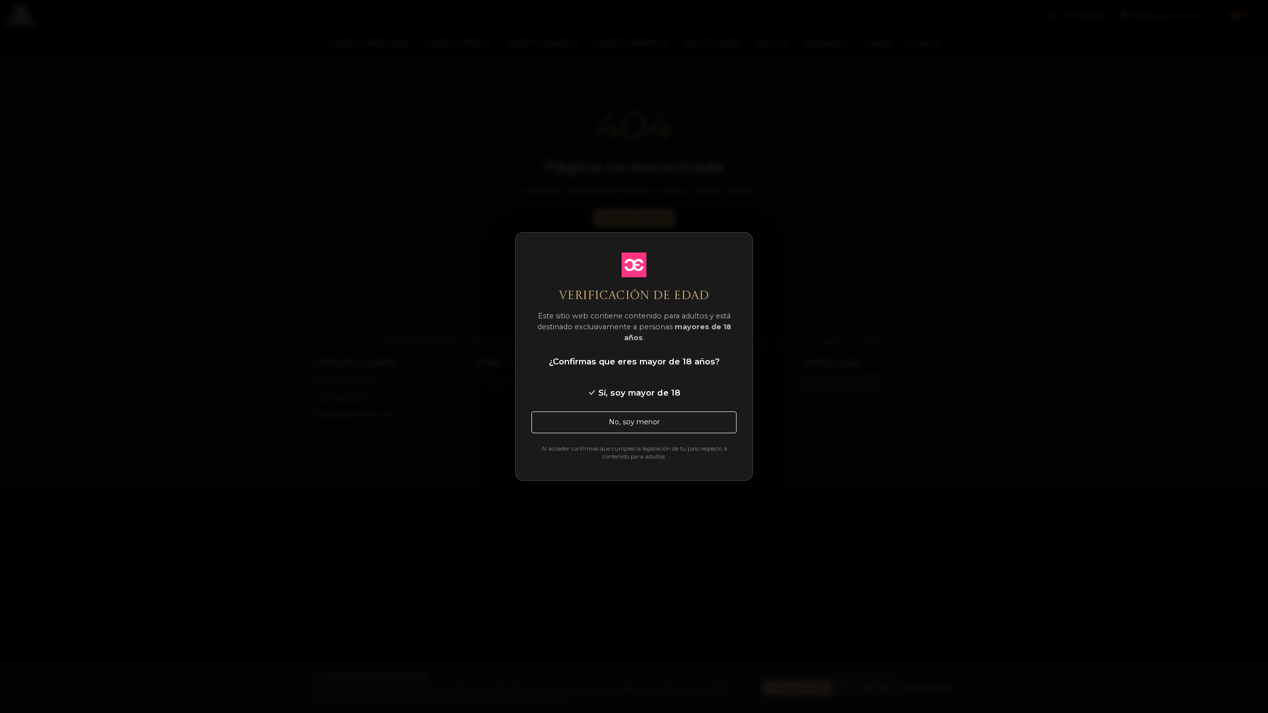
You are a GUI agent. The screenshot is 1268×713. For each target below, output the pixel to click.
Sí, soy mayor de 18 (638, 393)
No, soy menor (634, 421)
